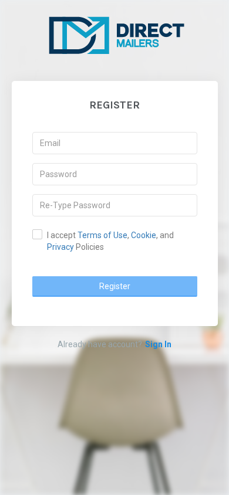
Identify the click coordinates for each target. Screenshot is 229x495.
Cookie (143, 235)
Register (114, 286)
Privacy (60, 247)
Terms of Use (102, 235)
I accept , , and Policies (110, 241)
